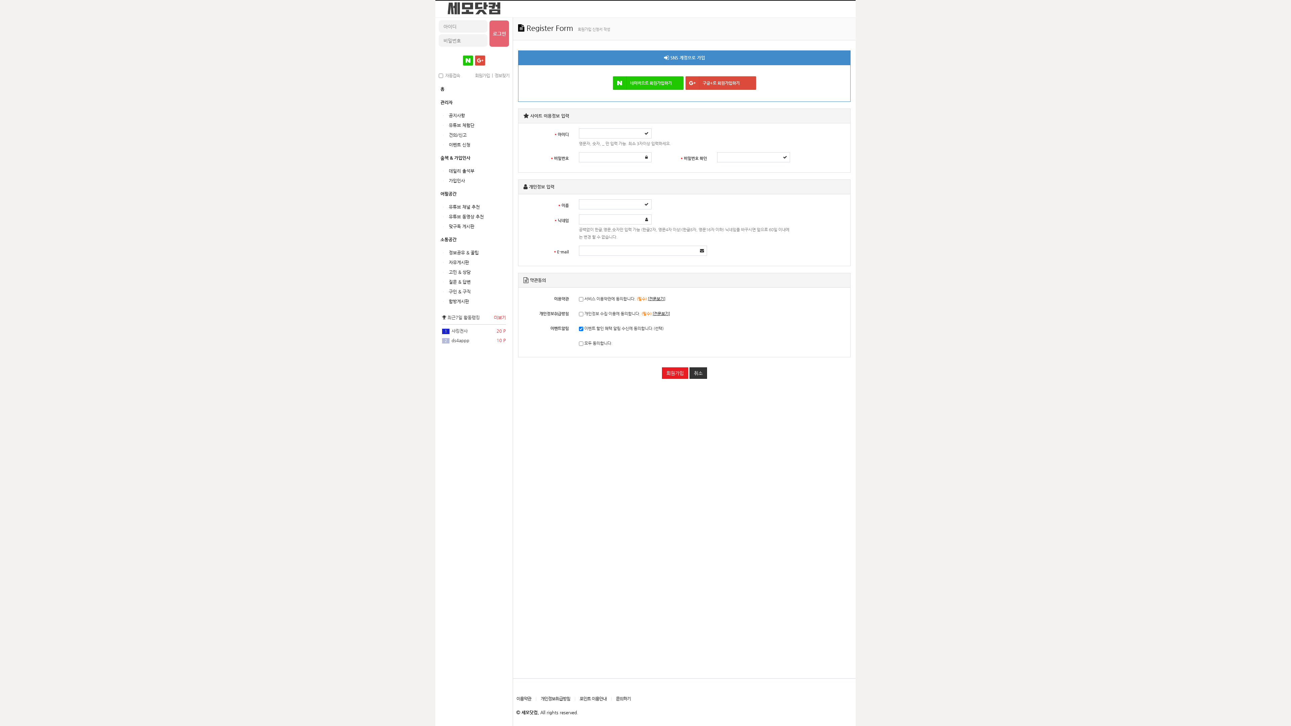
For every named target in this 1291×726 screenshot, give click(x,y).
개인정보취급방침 (555, 698)
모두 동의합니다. (598, 343)
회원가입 (675, 373)
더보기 (500, 317)
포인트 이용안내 (593, 698)
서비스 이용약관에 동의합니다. (624, 298)
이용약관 (523, 698)
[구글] (480, 60)
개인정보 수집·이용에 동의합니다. (626, 313)
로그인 (499, 33)
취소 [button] (698, 373)
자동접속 (451, 75)
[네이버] (468, 60)
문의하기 (623, 698)
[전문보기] (656, 298)
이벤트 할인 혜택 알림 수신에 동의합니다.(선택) (623, 328)
